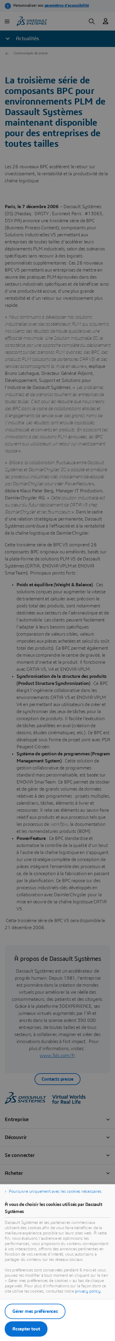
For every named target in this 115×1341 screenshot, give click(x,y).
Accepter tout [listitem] (26, 1329)
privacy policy (88, 1291)
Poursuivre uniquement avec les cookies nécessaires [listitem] (55, 1192)
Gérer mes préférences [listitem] (35, 1311)
